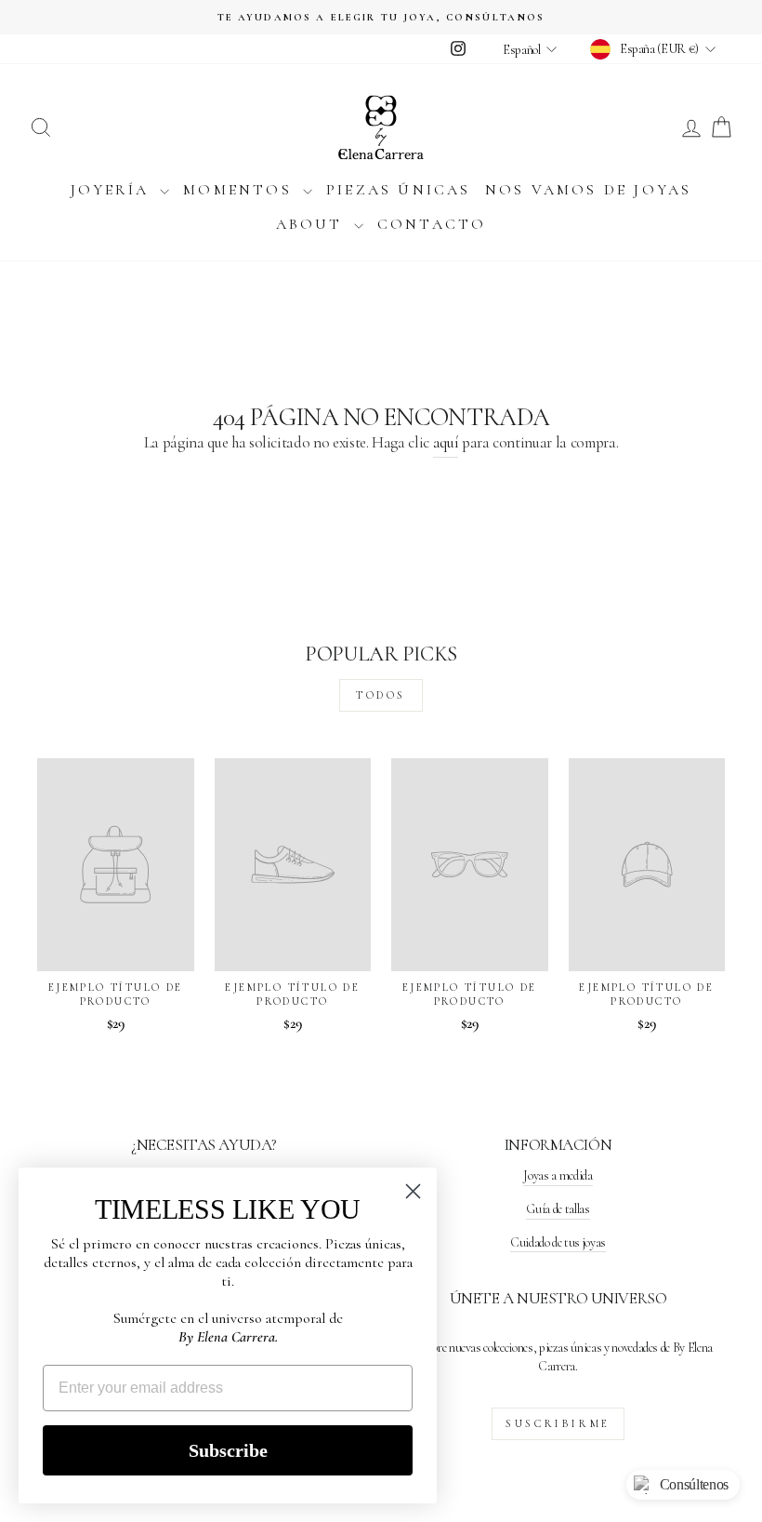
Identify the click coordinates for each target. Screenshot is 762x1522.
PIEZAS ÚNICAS (398, 189)
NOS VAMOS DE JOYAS (588, 189)
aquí (446, 442)
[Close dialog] (413, 1191)
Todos (381, 694)
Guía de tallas (557, 1209)
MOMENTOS (240, 189)
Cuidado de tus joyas (558, 1242)
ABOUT (312, 224)
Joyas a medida (557, 1175)
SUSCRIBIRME (558, 1423)
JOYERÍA (113, 189)
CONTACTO (432, 224)
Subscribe (228, 1450)
